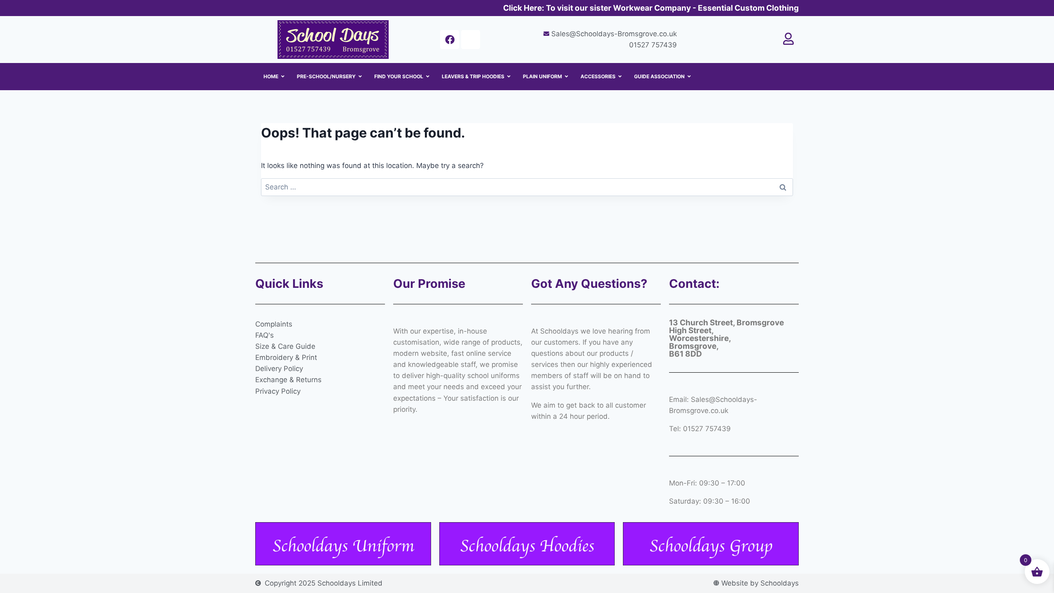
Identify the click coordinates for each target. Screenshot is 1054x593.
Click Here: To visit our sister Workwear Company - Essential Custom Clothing (651, 8)
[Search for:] (527, 187)
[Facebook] (449, 39)
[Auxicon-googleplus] (470, 39)
